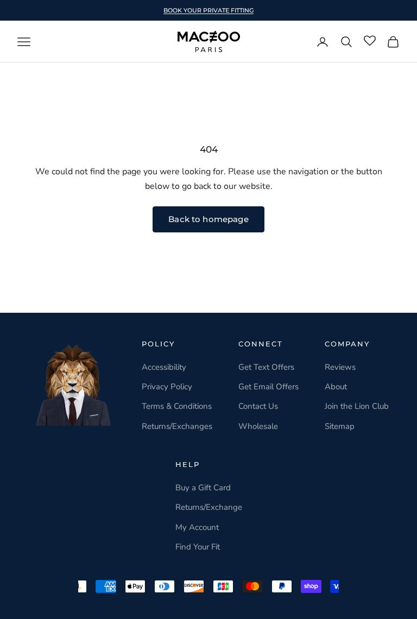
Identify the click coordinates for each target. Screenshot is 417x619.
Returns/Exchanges (177, 426)
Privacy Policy (167, 386)
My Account (197, 527)
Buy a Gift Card (203, 487)
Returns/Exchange (208, 507)
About (336, 386)
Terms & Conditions (177, 406)
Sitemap (340, 426)
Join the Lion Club (357, 406)
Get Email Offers (268, 386)
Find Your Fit (197, 546)
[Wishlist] (370, 41)
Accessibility (164, 367)
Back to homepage (208, 219)
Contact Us (258, 406)
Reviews (340, 367)
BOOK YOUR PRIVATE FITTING (208, 10)
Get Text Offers (266, 367)
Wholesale (258, 426)
